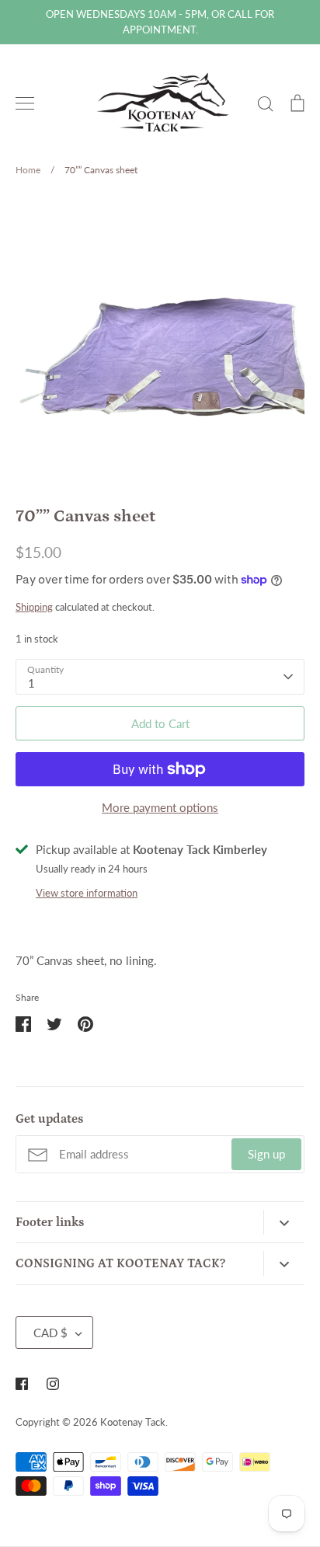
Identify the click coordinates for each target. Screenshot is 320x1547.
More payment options (160, 807)
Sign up (266, 1154)
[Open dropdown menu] (283, 1222)
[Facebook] (21, 1383)
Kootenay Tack (132, 1422)
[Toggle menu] (25, 103)
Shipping (34, 607)
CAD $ (50, 1333)
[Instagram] (52, 1383)
